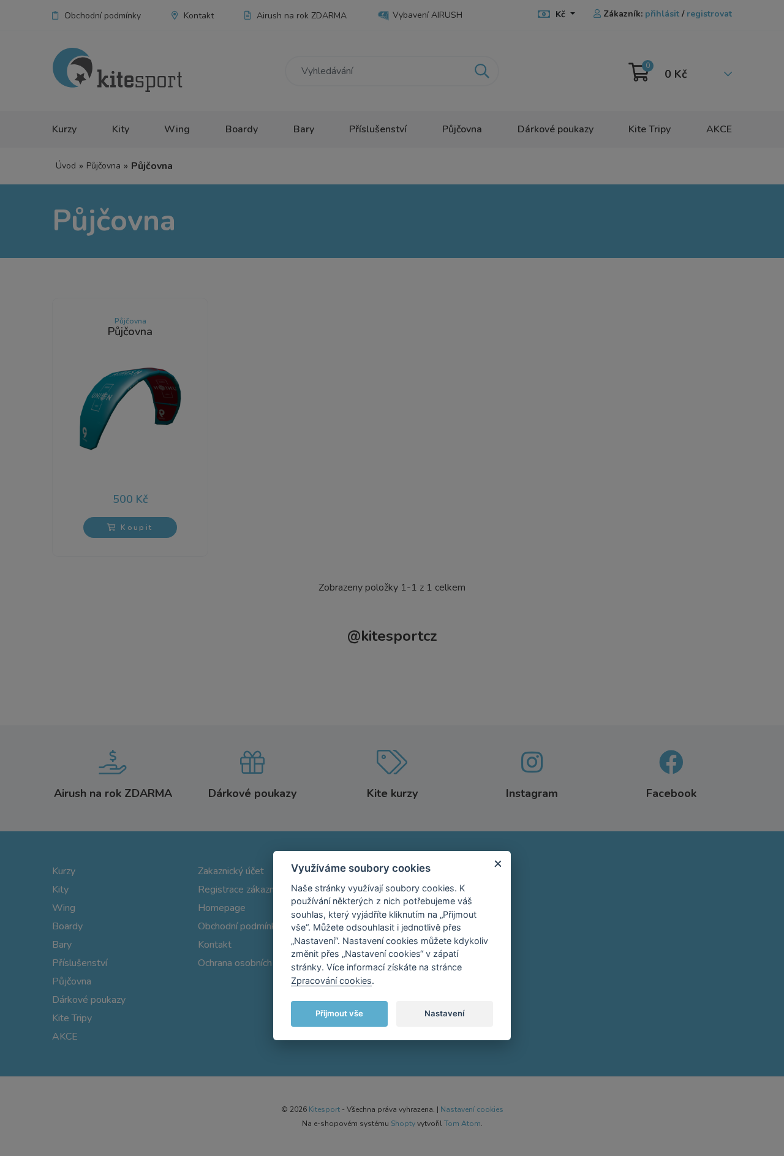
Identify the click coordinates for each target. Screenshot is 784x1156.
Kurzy (64, 129)
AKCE (719, 129)
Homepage (222, 908)
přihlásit (662, 14)
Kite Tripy (649, 129)
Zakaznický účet (231, 871)
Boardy (241, 129)
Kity (120, 129)
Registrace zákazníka (242, 889)
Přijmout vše (339, 1013)
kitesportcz (392, 636)
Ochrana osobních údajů (248, 963)
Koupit (135, 527)
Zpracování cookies (331, 980)
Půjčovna (462, 129)
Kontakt (199, 15)
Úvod (66, 166)
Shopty (403, 1123)
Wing (177, 129)
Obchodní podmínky (102, 15)
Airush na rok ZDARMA (302, 15)
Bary (303, 129)
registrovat (709, 14)
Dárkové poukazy (556, 129)
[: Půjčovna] (130, 407)
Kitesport (324, 1109)
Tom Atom (462, 1123)
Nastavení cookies (471, 1109)
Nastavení (444, 1013)
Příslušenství (378, 129)
